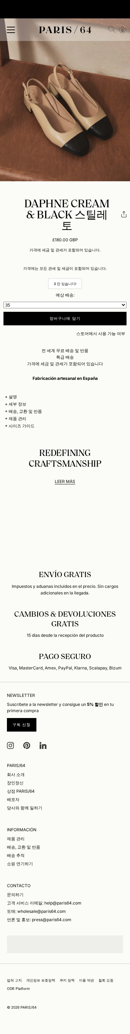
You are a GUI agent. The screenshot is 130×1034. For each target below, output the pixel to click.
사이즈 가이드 (22, 425)
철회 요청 (105, 980)
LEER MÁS (65, 481)
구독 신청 (21, 724)
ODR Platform (18, 988)
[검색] (112, 29)
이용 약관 (86, 980)
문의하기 (15, 894)
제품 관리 (17, 418)
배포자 (13, 799)
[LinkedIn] (43, 745)
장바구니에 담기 (65, 318)
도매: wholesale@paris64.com (36, 911)
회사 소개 (16, 774)
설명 (13, 396)
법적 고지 (14, 980)
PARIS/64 (28, 1007)
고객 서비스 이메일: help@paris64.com (44, 903)
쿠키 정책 (67, 980)
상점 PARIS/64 (21, 791)
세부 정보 (17, 404)
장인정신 (15, 782)
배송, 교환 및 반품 (25, 411)
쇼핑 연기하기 (20, 863)
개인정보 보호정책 (40, 980)
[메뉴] (11, 29)
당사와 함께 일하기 (24, 807)
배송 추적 (16, 855)
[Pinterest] (26, 745)
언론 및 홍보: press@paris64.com (39, 919)
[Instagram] (10, 745)
